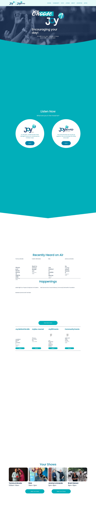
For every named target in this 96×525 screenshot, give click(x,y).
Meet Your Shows (61, 491)
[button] (28, 258)
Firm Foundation (71, 287)
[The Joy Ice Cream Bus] (34, 334)
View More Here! (48, 323)
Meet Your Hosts (35, 491)
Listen (29, 143)
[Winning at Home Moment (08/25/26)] (18, 263)
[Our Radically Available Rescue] (51, 263)
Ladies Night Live (19, 287)
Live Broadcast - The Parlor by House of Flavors (51, 343)
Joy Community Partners (61, 287)
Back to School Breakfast (34, 268)
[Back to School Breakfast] (34, 262)
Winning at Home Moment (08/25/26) (18, 272)
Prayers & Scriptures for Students (30, 287)
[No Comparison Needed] (67, 262)
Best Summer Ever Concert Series (48, 287)
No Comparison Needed (67, 269)
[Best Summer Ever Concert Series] (48, 285)
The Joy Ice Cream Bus (34, 339)
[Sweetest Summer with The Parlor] (23, 290)
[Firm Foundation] (71, 285)
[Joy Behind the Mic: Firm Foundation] (18, 335)
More (20, 348)
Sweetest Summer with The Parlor (23, 292)
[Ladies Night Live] (19, 285)
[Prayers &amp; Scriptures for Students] (31, 285)
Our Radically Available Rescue (51, 271)
